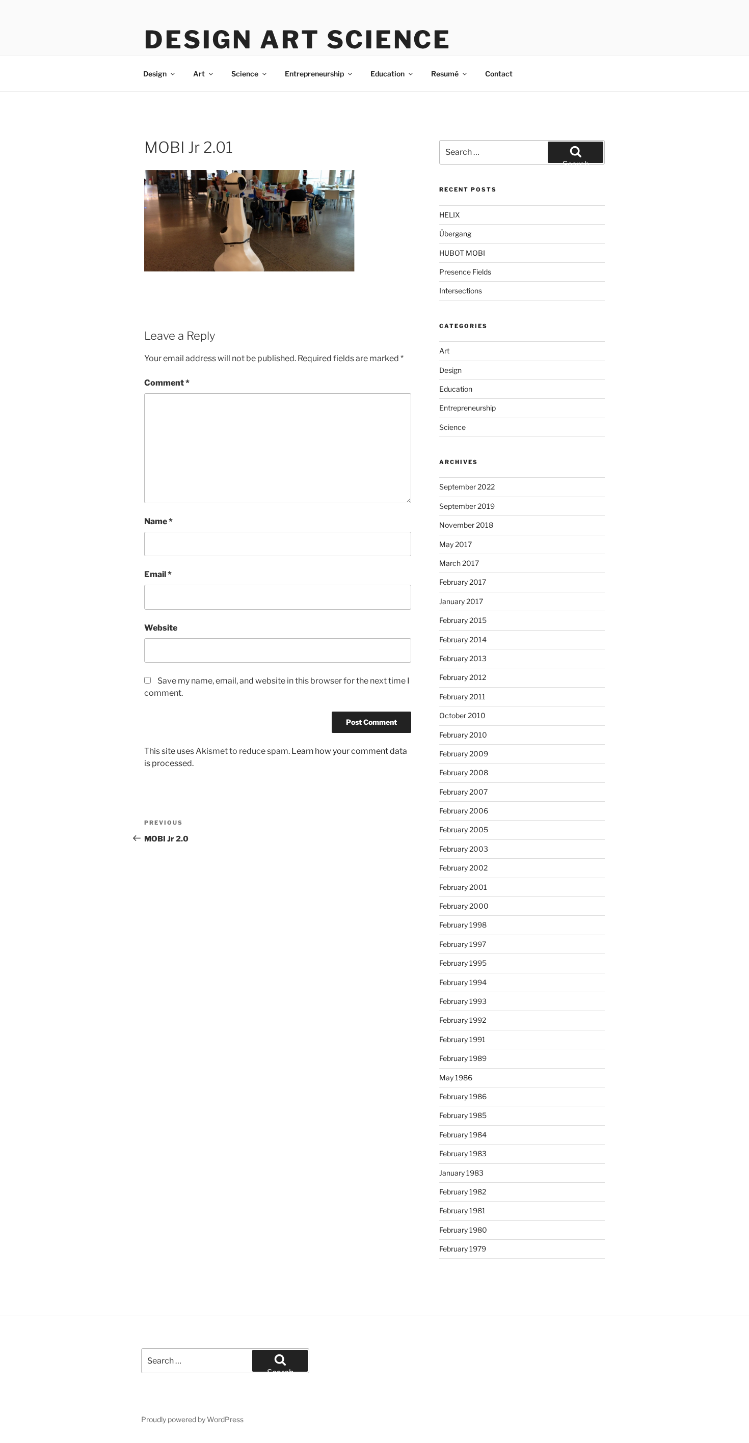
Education (387, 73)
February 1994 (463, 982)
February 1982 (462, 1191)
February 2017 (462, 582)
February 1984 (463, 1134)
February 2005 (463, 829)
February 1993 (463, 1001)
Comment (167, 383)
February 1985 (463, 1115)
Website (160, 628)
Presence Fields (465, 271)
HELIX (449, 214)
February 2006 (463, 810)
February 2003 (463, 849)
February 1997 (462, 944)
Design (155, 73)
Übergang (455, 233)
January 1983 (461, 1172)
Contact (499, 73)
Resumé (445, 73)
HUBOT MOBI (462, 253)
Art (199, 73)
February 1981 (462, 1210)
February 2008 (463, 772)
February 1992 (462, 1020)
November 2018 (466, 525)
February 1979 (462, 1248)
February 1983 (463, 1153)
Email (158, 574)
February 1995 (463, 963)
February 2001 (463, 887)
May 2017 (455, 544)
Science (244, 73)
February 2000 (464, 906)
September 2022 (467, 486)
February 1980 (463, 1230)
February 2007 (463, 791)
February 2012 (462, 677)
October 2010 (462, 715)
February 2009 (463, 753)
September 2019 (467, 506)
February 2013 (463, 658)
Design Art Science (297, 40)
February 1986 (463, 1096)
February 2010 (463, 734)
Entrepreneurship (314, 73)
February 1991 (462, 1039)
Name (158, 521)
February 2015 (463, 620)
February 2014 (463, 639)
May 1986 (455, 1077)
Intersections (460, 290)
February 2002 (463, 867)
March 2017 (459, 563)
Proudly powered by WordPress (192, 1419)
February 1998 (463, 924)
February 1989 (463, 1058)
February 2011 (462, 696)
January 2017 (461, 601)
